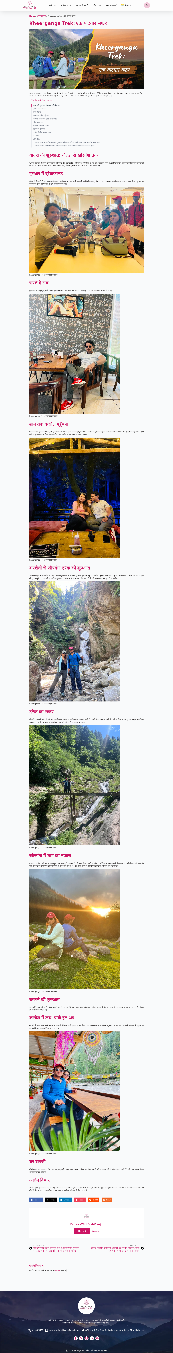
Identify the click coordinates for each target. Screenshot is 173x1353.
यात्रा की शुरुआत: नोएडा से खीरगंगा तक (46, 105)
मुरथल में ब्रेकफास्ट (39, 109)
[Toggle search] (147, 5)
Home (32, 16)
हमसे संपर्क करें (111, 5)
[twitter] (81, 1338)
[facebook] (76, 1338)
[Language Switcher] (131, 5)
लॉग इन (57, 1270)
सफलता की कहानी (82, 5)
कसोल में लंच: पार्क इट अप (42, 132)
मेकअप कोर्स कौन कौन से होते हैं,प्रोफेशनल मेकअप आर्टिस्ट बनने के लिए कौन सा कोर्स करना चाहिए (68, 142)
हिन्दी (127, 5)
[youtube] (97, 1338)
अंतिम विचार (37, 139)
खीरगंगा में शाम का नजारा (41, 126)
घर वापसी (36, 136)
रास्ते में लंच (37, 112)
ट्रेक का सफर (38, 122)
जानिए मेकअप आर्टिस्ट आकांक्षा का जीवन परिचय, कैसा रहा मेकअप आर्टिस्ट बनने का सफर (64, 146)
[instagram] (86, 1338)
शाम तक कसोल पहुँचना (41, 115)
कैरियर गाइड (97, 5)
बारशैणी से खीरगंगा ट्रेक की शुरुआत (45, 119)
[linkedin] (92, 1338)
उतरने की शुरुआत (39, 129)
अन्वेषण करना (66, 5)
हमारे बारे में (53, 5)
